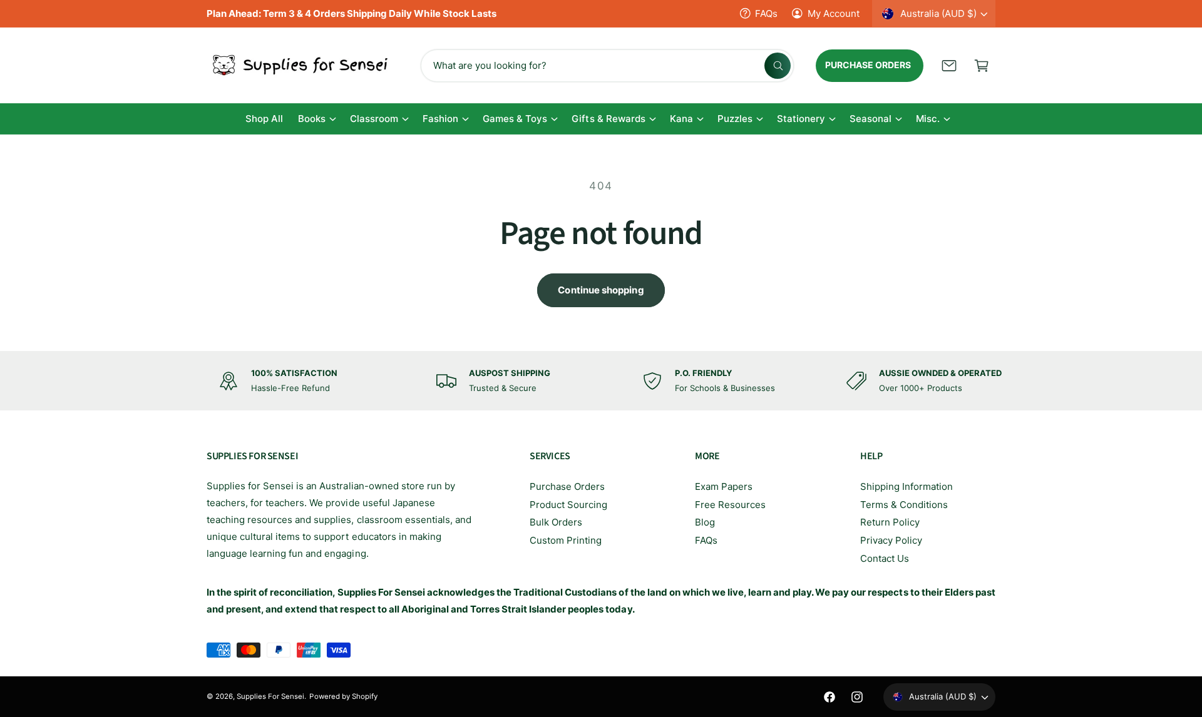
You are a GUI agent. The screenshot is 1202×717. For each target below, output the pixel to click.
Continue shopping (601, 290)
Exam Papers (724, 486)
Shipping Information (906, 486)
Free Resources (730, 505)
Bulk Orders (556, 522)
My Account (834, 13)
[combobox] (607, 65)
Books (312, 119)
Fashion (440, 119)
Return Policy (890, 522)
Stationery (801, 119)
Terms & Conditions (904, 505)
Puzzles (735, 119)
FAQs (766, 13)
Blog (705, 522)
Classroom (374, 119)
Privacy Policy (891, 540)
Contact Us (884, 558)
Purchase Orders (567, 486)
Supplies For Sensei (270, 696)
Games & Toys (515, 119)
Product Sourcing (568, 505)
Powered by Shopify (343, 696)
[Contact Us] (949, 65)
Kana (681, 119)
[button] (981, 65)
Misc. (928, 119)
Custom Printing (566, 540)
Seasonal (870, 119)
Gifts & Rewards (608, 119)
